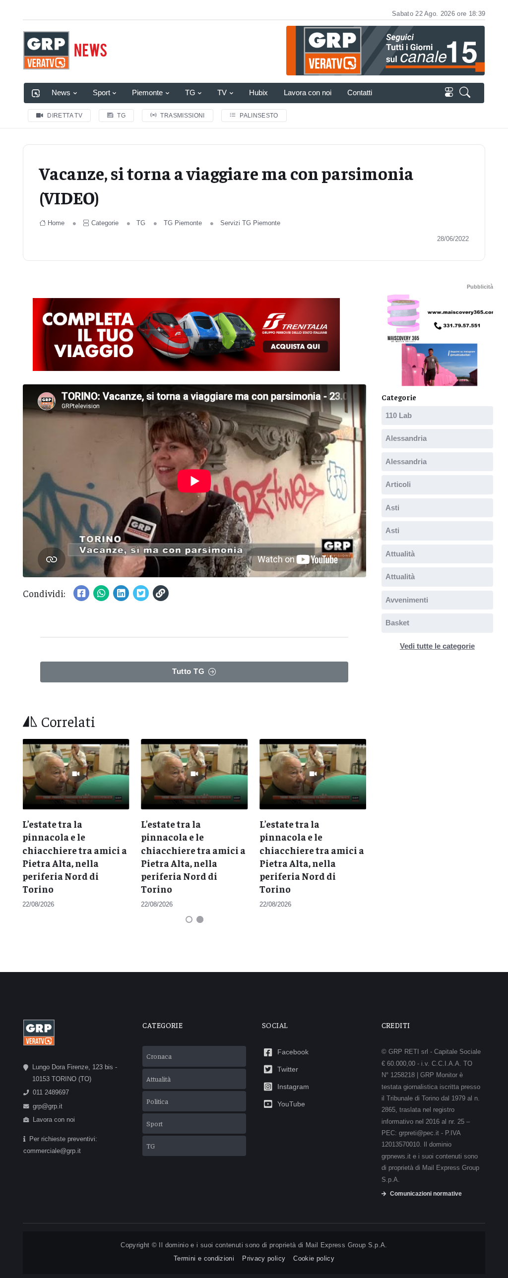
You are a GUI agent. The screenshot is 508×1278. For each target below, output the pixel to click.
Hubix (258, 92)
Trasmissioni (182, 115)
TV (222, 92)
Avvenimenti (406, 599)
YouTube (291, 1104)
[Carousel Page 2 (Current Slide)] (199, 919)
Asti (392, 507)
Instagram (293, 1087)
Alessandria (406, 438)
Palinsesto (259, 115)
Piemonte (147, 92)
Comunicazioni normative (426, 1193)
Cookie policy (313, 1258)
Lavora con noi (307, 92)
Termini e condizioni (204, 1258)
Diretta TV (64, 115)
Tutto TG (188, 671)
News (61, 92)
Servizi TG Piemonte (250, 223)
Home (56, 223)
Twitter (287, 1069)
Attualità (400, 553)
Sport (101, 92)
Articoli (398, 484)
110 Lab (398, 415)
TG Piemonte (183, 223)
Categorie (105, 223)
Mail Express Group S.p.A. (346, 1245)
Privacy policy (263, 1258)
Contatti (359, 92)
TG (190, 92)
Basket (397, 622)
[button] (466, 93)
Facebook (293, 1052)
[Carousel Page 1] (189, 919)
